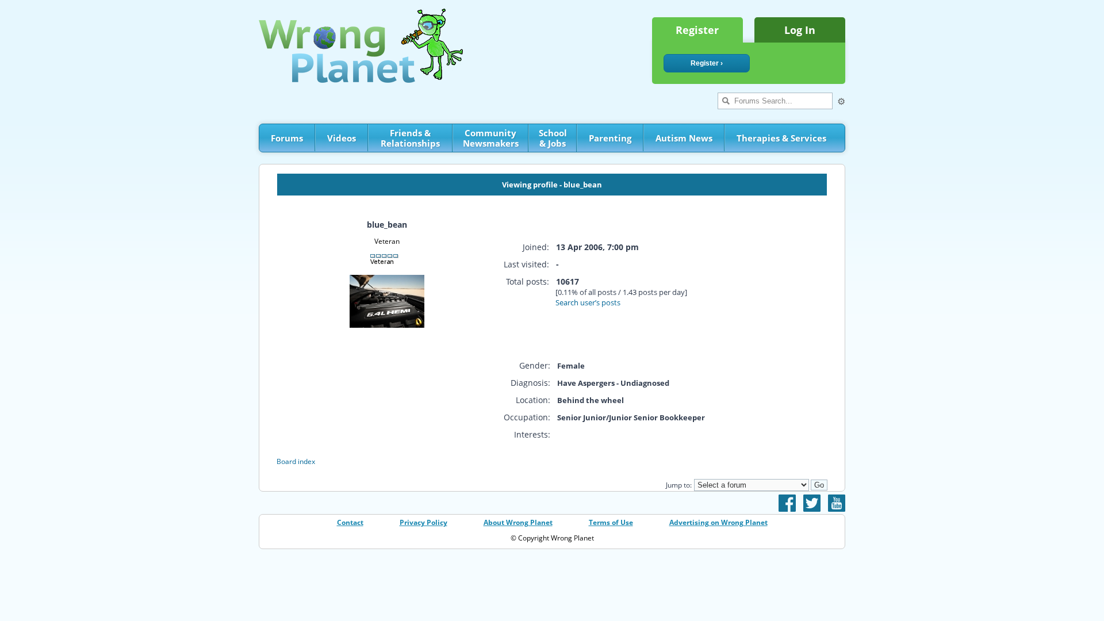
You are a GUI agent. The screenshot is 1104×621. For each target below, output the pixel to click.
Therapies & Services (781, 138)
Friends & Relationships (410, 138)
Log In (799, 30)
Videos (341, 138)
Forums (287, 138)
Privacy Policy (423, 522)
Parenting (610, 138)
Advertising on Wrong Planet (718, 522)
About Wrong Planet (518, 522)
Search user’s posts (587, 302)
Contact (350, 522)
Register (697, 30)
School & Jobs (553, 138)
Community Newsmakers (491, 138)
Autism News (684, 138)
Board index (296, 461)
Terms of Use (611, 522)
